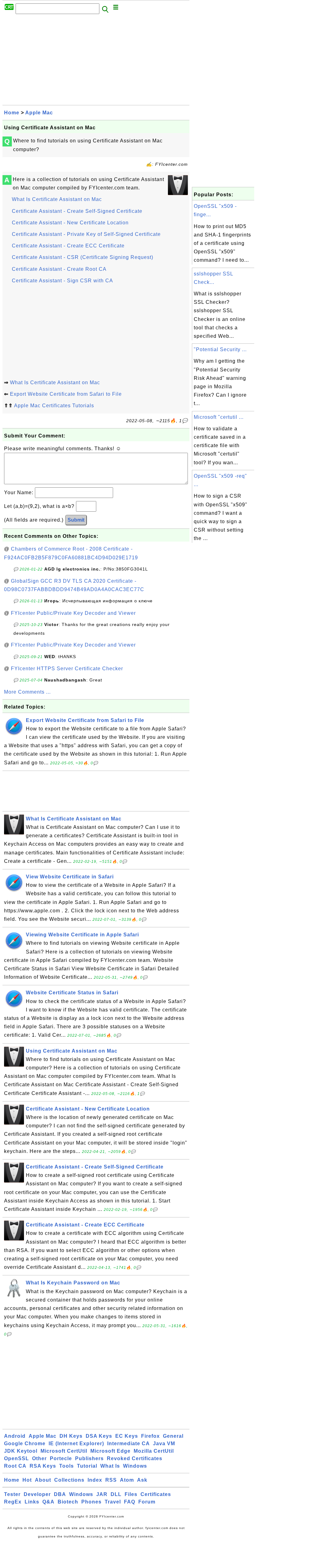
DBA (60, 1494)
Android (15, 1436)
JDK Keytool (20, 1451)
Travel (113, 1501)
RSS (111, 1480)
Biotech (68, 1501)
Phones (91, 1501)
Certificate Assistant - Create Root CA (59, 269)
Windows (135, 1466)
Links (32, 1501)
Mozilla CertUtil (154, 1451)
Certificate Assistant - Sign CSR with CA (62, 280)
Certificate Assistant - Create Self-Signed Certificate (77, 211)
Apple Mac (39, 112)
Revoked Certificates (134, 1458)
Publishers (89, 1458)
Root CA (15, 1466)
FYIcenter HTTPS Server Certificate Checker (67, 668)
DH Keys (71, 1436)
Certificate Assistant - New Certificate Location (70, 222)
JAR (101, 1494)
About (43, 1480)
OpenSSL (16, 1458)
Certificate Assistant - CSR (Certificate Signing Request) (82, 257)
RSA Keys (43, 1466)
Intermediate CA (128, 1443)
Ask (142, 1480)
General (173, 1436)
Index (95, 1480)
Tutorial (87, 1466)
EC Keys (126, 1436)
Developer (37, 1494)
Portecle (61, 1458)
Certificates (155, 1494)
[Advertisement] (95, 61)
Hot (27, 1480)
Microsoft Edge (110, 1451)
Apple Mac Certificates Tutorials (54, 405)
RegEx (12, 1501)
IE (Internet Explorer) (76, 1443)
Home (11, 112)
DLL (116, 1494)
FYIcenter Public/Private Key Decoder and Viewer (73, 613)
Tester (12, 1494)
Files (131, 1494)
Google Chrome (24, 1443)
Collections (69, 1480)
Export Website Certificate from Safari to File (66, 394)
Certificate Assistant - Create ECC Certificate (68, 245)
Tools (66, 1466)
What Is (110, 1466)
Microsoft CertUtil (63, 1451)
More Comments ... (27, 692)
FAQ (129, 1501)
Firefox (150, 1436)
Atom (127, 1480)
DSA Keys (99, 1436)
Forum (146, 1501)
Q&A (48, 1501)
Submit (76, 520)
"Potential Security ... (220, 349)
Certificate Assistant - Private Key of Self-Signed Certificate (86, 234)
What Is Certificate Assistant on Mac (57, 199)
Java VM (164, 1443)
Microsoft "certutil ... (219, 417)
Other (39, 1458)
